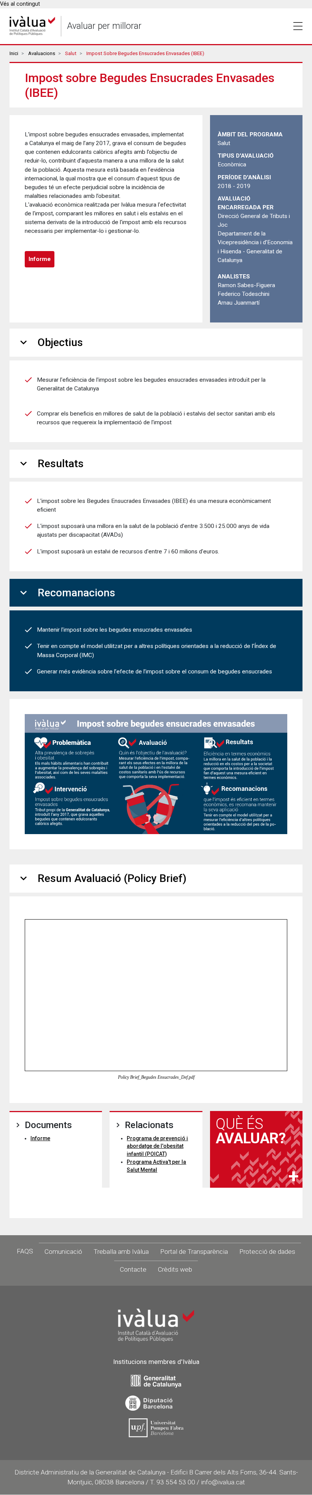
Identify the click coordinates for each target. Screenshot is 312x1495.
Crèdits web (175, 1269)
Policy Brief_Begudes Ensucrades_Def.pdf (156, 1077)
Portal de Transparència (194, 1251)
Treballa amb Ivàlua (121, 1251)
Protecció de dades (267, 1251)
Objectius (50, 342)
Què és (251, 1131)
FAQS (25, 1251)
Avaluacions (41, 53)
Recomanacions (66, 592)
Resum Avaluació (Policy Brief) (101, 878)
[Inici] (32, 26)
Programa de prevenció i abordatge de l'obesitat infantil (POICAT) (157, 1146)
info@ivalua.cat (223, 1482)
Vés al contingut (20, 4)
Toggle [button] (297, 26)
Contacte (133, 1269)
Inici (14, 53)
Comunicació (63, 1251)
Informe (40, 259)
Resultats (50, 463)
